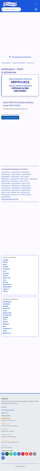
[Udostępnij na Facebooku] (3, 454)
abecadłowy (6, 174)
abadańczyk (6, 172)
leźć (4, 271)
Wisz (4, 326)
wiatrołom (7, 333)
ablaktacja (24, 181)
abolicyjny (26, 183)
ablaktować (6, 183)
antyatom (6, 308)
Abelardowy (16, 174)
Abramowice (16, 188)
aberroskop (26, 174)
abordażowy (15, 185)
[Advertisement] (20, 33)
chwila (5, 291)
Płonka (5, 267)
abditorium (25, 172)
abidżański (15, 177)
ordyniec (6, 324)
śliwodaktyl (7, 328)
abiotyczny (24, 179)
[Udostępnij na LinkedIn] (19, 454)
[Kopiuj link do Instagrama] (30, 454)
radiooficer (7, 284)
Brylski (5, 282)
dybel (5, 331)
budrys (5, 322)
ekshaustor (7, 313)
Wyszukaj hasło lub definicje (21, 57)
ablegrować (16, 183)
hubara (5, 317)
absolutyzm (16, 194)
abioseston (15, 179)
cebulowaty (7, 287)
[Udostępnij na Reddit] (26, 454)
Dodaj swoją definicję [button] (11, 117)
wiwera (5, 306)
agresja (6, 289)
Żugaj (5, 319)
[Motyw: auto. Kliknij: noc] (36, 9)
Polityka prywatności (8, 410)
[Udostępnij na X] (7, 454)
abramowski (6, 190)
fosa (4, 280)
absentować (6, 194)
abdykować (15, 105)
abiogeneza (5, 179)
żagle (5, 264)
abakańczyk (16, 172)
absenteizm (25, 192)
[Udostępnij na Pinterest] (22, 454)
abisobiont (33, 179)
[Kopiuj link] (3, 458)
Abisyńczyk (5, 181)
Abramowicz (26, 188)
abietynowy (24, 177)
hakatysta (7, 278)
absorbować (6, 197)
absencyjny (15, 192)
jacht (5, 311)
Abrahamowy (6, 188)
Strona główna (6, 63)
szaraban (6, 304)
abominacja (5, 185)
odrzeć (5, 262)
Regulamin (4, 413)
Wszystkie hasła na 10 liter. (10, 199)
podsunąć (6, 269)
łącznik (5, 260)
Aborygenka (25, 185)
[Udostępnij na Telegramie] (15, 454)
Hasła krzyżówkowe (19, 63)
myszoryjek (7, 315)
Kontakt (4, 407)
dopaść (5, 275)
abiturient (15, 181)
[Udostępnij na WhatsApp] (11, 454)
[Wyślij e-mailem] (34, 454)
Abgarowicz (5, 177)
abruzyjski (5, 192)
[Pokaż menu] (36, 4)
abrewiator (25, 190)
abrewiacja (15, 190)
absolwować (26, 194)
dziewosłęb (7, 302)
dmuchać (6, 273)
